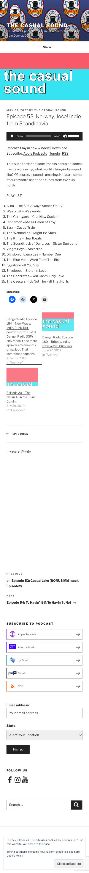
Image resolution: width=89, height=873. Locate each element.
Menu (47, 47)
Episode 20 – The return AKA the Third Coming (20, 397)
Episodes (21, 433)
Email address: (18, 705)
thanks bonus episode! (63, 164)
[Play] (12, 136)
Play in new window (35, 148)
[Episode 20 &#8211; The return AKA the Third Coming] (22, 377)
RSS (65, 153)
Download (59, 148)
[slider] (74, 136)
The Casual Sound (37, 25)
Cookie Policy (15, 855)
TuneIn (54, 153)
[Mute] (65, 136)
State (11, 726)
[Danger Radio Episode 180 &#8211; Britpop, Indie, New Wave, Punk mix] (58, 321)
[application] (44, 136)
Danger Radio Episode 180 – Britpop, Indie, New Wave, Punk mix (57, 341)
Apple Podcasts (35, 153)
